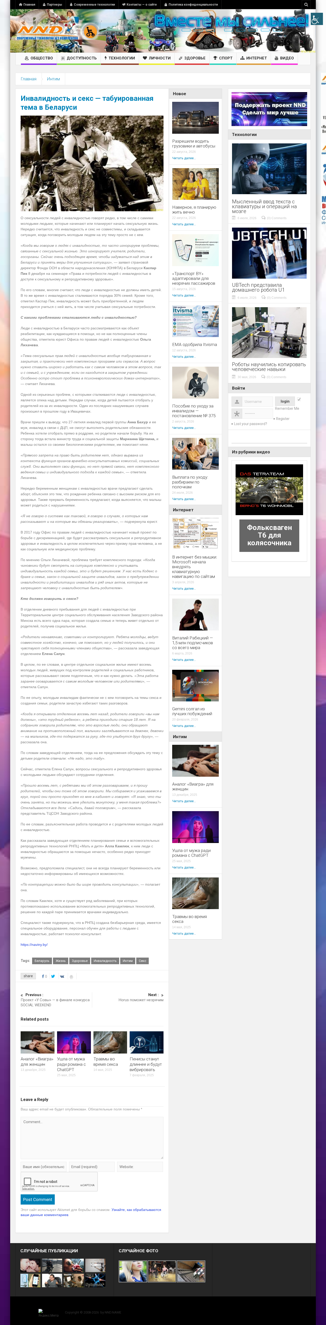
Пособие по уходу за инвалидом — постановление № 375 (193, 411)
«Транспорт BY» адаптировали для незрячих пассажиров (193, 278)
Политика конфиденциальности (193, 4)
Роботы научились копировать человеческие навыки (269, 367)
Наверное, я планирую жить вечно (194, 210)
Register (283, 419)
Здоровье (195, 58)
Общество (42, 58)
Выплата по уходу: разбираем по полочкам (190, 482)
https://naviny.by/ (34, 945)
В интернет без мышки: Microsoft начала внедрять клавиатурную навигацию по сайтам (194, 567)
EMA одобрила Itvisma (194, 344)
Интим (53, 78)
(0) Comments (277, 218)
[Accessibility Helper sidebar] (317, 19)
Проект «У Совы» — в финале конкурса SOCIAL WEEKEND (55, 1000)
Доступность (82, 58)
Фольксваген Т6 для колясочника (269, 535)
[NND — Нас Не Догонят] (57, 31)
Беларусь (42, 961)
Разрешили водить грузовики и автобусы (193, 143)
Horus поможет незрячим (141, 997)
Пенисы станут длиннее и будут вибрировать (146, 1064)
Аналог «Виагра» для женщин (37, 1061)
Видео (287, 58)
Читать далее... (184, 158)
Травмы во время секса (105, 1061)
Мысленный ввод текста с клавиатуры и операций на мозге (264, 206)
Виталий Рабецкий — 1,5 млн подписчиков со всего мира (192, 643)
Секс (142, 961)
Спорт (226, 58)
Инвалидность (105, 961)
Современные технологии (94, 4)
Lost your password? (250, 424)
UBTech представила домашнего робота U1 (258, 287)
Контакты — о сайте (142, 4)
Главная (29, 4)
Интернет (256, 58)
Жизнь (61, 961)
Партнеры (54, 4)
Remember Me (287, 408)
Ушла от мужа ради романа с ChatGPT (71, 1064)
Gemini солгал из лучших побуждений (192, 711)
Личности (160, 58)
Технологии (121, 58)
